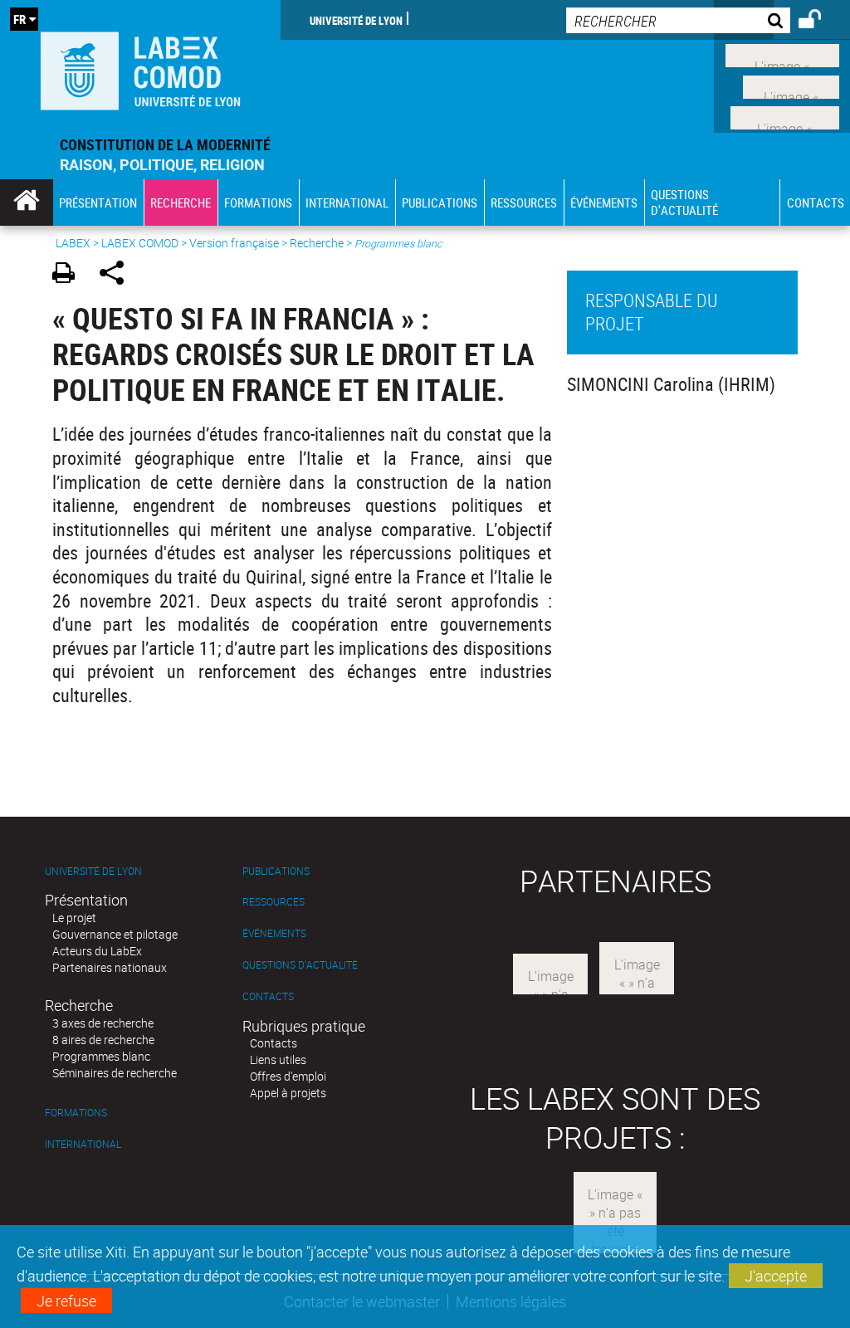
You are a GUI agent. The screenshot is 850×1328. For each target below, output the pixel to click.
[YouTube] (784, 116)
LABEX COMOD (139, 243)
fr (19, 19)
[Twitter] (791, 85)
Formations (76, 1113)
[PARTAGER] (117, 275)
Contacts (268, 996)
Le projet (74, 917)
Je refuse (66, 1301)
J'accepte (776, 1276)
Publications (276, 871)
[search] (678, 20)
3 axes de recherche (103, 1023)
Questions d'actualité (300, 965)
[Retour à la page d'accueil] (140, 67)
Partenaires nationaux (109, 967)
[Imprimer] (69, 275)
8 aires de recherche (103, 1039)
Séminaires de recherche (114, 1073)
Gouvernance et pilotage (115, 934)
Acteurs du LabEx (97, 951)
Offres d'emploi (288, 1076)
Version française (234, 243)
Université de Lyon (356, 19)
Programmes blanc (101, 1056)
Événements (274, 933)
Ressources (273, 902)
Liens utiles (278, 1059)
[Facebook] (782, 54)
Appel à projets (288, 1093)
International (83, 1144)
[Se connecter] (820, 21)
